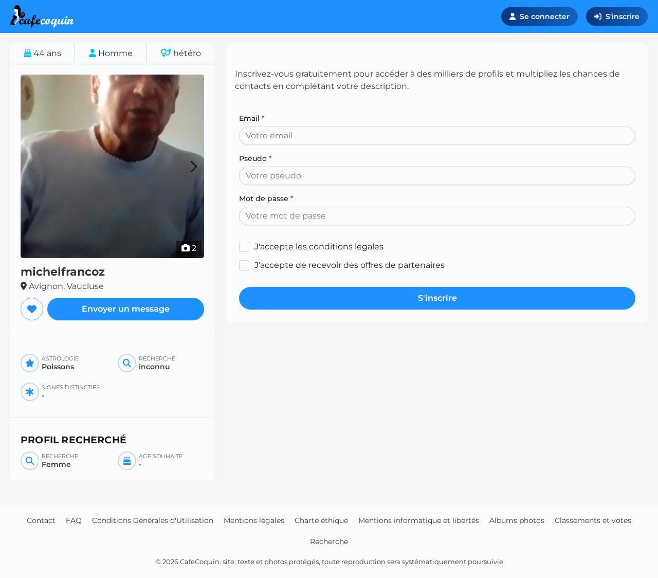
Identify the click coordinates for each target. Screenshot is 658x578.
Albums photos (516, 520)
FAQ (74, 520)
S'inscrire (622, 16)
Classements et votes (593, 520)
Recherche (329, 541)
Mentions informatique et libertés (418, 520)
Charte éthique (321, 520)
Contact (41, 520)
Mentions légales (254, 520)
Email (252, 118)
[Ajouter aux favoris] (32, 309)
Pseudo (255, 158)
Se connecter (545, 16)
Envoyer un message (126, 309)
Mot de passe (266, 198)
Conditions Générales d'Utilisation (152, 520)
